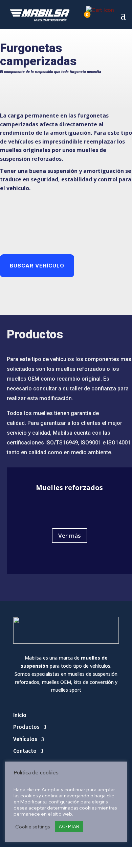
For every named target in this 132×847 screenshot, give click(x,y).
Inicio (19, 715)
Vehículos (25, 739)
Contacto (25, 751)
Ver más (69, 535)
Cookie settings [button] (32, 827)
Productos (26, 727)
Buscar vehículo (37, 265)
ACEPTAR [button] (69, 826)
